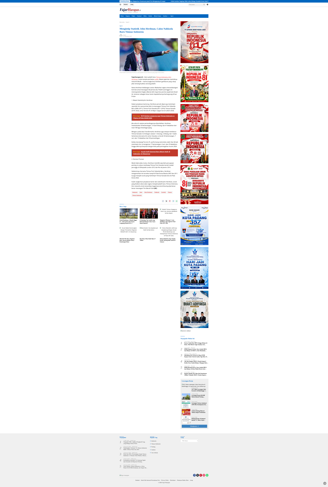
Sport (172, 16)
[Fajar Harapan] (130, 10)
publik (156, 79)
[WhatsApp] (207, 475)
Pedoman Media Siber (183, 480)
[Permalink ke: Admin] (121, 35)
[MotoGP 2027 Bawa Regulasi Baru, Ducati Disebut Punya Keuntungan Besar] (129, 232)
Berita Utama (157, 16)
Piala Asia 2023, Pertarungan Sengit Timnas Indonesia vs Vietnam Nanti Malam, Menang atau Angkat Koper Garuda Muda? (135, 454)
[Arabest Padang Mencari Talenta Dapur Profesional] (186, 412)
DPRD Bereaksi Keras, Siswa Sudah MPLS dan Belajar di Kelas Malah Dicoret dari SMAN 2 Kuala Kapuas (195, 368)
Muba (145, 16)
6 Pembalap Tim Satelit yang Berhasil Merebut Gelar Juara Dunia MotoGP (147, 222)
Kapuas (128, 16)
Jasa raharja (154, 452)
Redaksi (126, 4)
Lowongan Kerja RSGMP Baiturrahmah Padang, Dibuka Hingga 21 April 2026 (199, 396)
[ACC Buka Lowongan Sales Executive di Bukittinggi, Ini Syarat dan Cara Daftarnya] (194, 385)
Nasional (139, 16)
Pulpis (133, 16)
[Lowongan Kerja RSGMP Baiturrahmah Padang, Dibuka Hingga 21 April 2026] (186, 396)
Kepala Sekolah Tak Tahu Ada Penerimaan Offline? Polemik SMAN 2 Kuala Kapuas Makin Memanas (195, 374)
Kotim (150, 16)
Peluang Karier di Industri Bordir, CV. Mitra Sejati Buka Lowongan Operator (198, 419)
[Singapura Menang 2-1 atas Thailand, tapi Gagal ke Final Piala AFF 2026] (169, 213)
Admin (124, 35)
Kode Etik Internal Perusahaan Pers (150, 480)
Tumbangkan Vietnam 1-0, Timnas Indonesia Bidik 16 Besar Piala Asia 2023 (135, 448)
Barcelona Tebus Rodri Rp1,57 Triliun (148, 239)
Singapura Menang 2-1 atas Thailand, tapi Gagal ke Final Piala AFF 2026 (167, 221)
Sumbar (165, 16)
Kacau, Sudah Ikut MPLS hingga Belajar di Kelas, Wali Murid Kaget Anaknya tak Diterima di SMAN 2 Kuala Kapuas (195, 343)
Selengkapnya (194, 426)
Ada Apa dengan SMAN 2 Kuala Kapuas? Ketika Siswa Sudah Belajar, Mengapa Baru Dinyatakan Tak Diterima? (195, 362)
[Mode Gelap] (207, 4)
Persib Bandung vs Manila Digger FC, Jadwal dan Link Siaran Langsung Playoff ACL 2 (128, 222)
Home (122, 16)
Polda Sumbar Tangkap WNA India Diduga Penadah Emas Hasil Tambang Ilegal (158, 1)
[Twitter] (197, 475)
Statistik (163, 192)
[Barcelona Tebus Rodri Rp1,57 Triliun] (149, 232)
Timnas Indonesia (162, 77)
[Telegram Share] (173, 201)
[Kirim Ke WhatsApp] (176, 201)
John (141, 192)
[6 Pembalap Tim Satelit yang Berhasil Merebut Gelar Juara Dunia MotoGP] (149, 213)
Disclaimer (173, 480)
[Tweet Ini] (166, 201)
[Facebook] (194, 475)
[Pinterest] (200, 475)
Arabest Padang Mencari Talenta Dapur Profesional (198, 411)
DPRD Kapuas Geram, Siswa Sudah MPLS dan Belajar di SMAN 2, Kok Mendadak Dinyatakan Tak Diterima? (195, 350)
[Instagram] (204, 475)
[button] (204, 4)
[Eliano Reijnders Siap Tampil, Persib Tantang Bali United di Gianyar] (169, 232)
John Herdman (148, 192)
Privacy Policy (165, 480)
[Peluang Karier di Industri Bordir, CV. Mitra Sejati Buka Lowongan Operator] (186, 420)
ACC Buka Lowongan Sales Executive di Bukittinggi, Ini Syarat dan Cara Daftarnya (199, 390)
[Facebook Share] (163, 201)
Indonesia (134, 192)
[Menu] (121, 4)
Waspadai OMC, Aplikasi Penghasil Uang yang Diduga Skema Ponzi (134, 442)
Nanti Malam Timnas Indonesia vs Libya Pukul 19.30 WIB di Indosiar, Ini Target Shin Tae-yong (135, 467)
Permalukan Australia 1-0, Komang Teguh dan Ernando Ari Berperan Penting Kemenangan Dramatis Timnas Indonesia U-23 (134, 461)
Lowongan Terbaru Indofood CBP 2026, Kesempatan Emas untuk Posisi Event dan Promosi (199, 403)
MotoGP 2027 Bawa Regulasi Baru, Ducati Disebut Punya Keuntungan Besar (127, 240)
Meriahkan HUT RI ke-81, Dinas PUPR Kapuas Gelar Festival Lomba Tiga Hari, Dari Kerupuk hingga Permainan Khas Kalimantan (196, 356)
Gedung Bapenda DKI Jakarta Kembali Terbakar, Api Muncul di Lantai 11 (207, 1)
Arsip (132, 4)
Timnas (170, 192)
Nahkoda (156, 192)
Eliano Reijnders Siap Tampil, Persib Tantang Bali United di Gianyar (168, 240)
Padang (153, 446)
